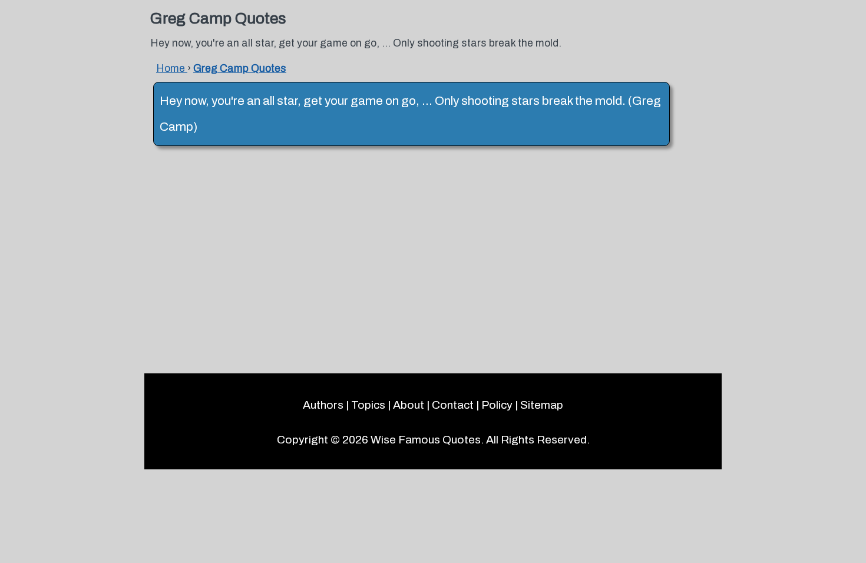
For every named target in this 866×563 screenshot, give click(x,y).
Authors (323, 405)
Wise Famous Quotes (426, 439)
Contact (453, 405)
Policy (497, 405)
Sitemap (541, 405)
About (408, 405)
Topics (368, 405)
